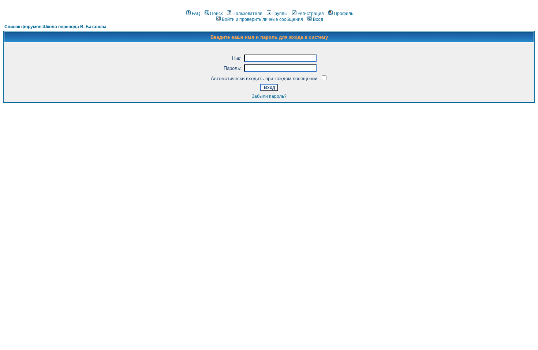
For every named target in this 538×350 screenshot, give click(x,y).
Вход (318, 19)
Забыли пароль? (269, 96)
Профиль (343, 13)
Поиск (216, 13)
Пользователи (247, 13)
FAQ (196, 13)
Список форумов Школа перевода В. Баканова (55, 26)
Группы (280, 13)
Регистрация (311, 13)
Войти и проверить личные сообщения (262, 19)
